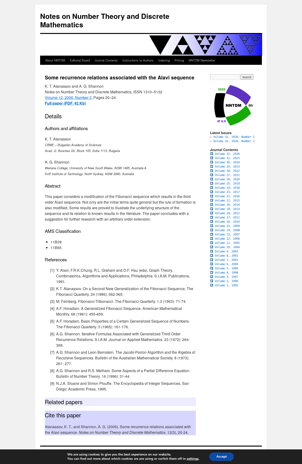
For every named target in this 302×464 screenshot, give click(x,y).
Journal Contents (106, 60)
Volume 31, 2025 (227, 158)
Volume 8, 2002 (226, 255)
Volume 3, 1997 (226, 277)
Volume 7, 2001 (226, 260)
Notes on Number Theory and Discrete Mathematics (104, 20)
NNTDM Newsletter (202, 60)
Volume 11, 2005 (227, 243)
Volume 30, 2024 (227, 162)
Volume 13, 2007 (227, 234)
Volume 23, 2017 (227, 192)
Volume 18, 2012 (227, 213)
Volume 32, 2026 (227, 154)
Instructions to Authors (138, 60)
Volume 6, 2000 (226, 264)
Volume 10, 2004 (227, 247)
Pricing (179, 60)
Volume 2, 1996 (226, 281)
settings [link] (193, 458)
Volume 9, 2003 (226, 251)
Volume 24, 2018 (227, 187)
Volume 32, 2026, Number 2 (234, 137)
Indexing (164, 60)
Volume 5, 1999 (226, 268)
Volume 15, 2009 (227, 226)
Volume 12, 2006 (227, 238)
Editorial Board (80, 60)
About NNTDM (55, 60)
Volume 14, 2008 (227, 230)
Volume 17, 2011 (227, 217)
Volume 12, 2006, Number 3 (68, 97)
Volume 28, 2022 (227, 170)
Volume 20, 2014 (227, 204)
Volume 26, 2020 (227, 179)
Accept (221, 456)
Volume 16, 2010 (227, 221)
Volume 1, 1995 (226, 285)
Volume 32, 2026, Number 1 (234, 141)
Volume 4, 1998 (226, 272)
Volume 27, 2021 (227, 175)
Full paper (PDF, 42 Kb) (65, 103)
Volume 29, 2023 (227, 166)
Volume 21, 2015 (227, 200)
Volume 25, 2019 (227, 183)
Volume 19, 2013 (227, 209)
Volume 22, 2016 (227, 196)
